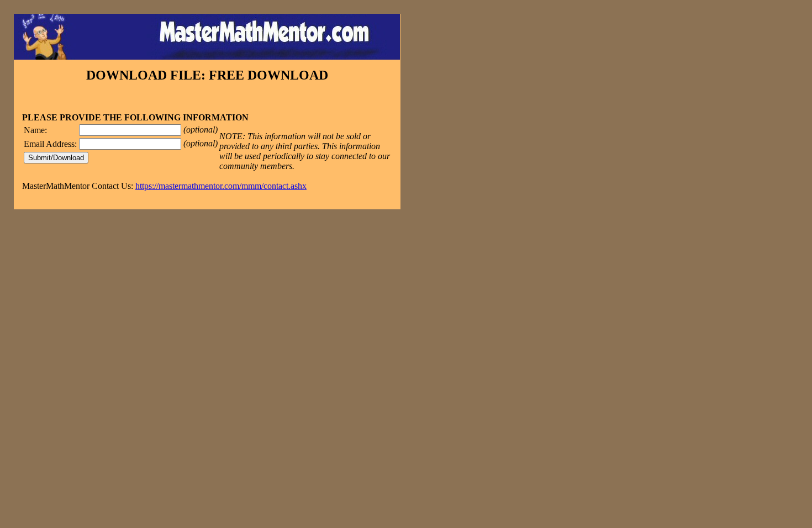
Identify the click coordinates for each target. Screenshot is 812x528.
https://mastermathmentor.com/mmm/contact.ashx (221, 186)
